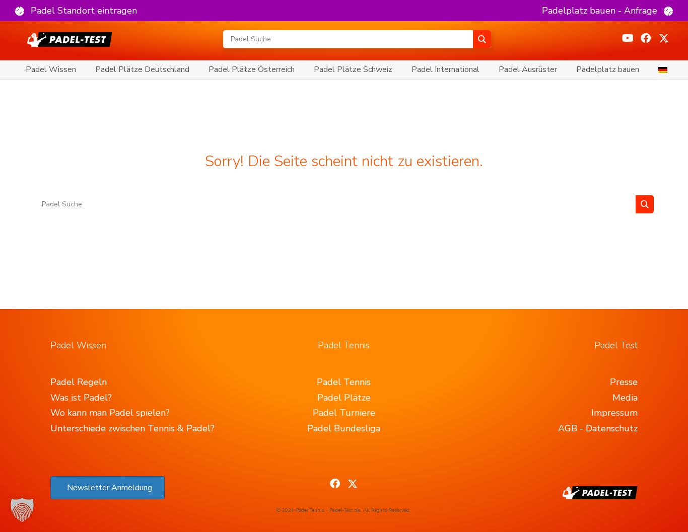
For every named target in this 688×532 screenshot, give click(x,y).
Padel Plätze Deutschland (142, 69)
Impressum (614, 413)
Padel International (445, 69)
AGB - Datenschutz (598, 428)
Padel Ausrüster (528, 69)
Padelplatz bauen (607, 69)
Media (625, 398)
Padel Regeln (78, 382)
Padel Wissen (51, 69)
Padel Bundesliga (343, 428)
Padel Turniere (344, 413)
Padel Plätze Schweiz (353, 69)
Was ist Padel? (81, 398)
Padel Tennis (344, 382)
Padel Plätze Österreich (252, 69)
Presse (624, 382)
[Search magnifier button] (482, 39)
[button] (76, 10)
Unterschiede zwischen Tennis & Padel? (132, 428)
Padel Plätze (344, 398)
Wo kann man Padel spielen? (110, 413)
